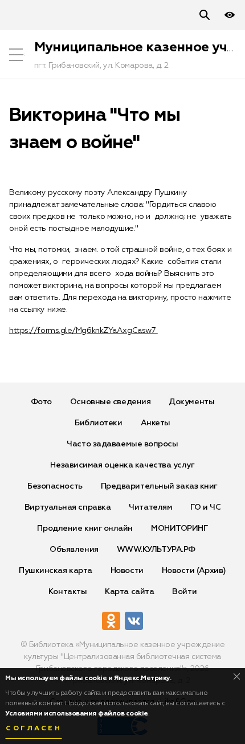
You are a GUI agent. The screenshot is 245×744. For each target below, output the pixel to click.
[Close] (237, 676)
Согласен (34, 728)
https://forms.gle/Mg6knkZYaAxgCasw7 (83, 331)
